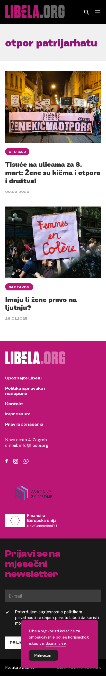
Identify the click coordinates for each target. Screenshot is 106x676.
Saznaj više (56, 643)
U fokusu (17, 152)
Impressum (17, 414)
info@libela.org (33, 445)
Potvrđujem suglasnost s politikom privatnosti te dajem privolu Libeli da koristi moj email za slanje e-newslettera (57, 617)
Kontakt (14, 403)
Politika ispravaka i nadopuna (25, 391)
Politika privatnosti (21, 667)
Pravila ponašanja (24, 424)
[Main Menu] (97, 12)
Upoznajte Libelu (23, 378)
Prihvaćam (43, 655)
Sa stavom (19, 287)
